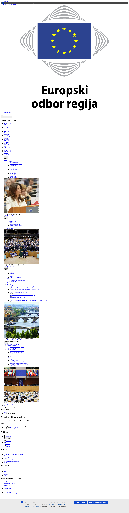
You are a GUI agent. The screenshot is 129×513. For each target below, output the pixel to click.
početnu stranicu (14, 427)
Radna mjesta (13, 173)
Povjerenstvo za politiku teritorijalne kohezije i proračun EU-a (24, 289)
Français (6, 134)
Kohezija (12, 273)
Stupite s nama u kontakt (9, 483)
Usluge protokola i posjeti (13, 170)
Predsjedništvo (13, 165)
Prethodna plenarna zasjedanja (17, 347)
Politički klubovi (10, 228)
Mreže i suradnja (10, 282)
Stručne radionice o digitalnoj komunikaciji (14, 454)
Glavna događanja (11, 349)
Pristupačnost (7, 485)
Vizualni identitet (8, 462)
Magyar (6, 142)
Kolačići (6, 487)
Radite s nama (10, 172)
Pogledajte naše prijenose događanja (12, 404)
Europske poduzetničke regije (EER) (18, 363)
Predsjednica (10, 161)
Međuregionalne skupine (15, 222)
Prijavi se (6, 481)
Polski (6, 146)
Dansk (6, 127)
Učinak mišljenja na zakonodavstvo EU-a (19, 280)
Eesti (6, 130)
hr (1, 115)
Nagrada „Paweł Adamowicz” (17, 359)
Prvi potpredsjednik (14, 162)
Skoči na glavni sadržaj (6, 1)
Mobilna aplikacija (8, 457)
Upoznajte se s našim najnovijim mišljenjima (14, 339)
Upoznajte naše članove (9, 266)
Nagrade (9, 357)
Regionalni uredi (13, 177)
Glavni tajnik (10, 168)
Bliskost (11, 276)
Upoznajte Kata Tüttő (9, 215)
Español (6, 124)
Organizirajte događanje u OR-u (11, 461)
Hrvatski (7, 136)
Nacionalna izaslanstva (12, 226)
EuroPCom (12, 353)
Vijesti (5, 405)
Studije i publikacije (11, 281)
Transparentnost (13, 169)
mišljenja (13, 426)
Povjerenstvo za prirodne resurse (17, 297)
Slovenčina (7, 150)
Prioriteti (9, 272)
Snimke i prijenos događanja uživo (12, 459)
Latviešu (6, 139)
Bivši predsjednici (14, 166)
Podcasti (6, 458)
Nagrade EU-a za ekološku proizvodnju (19, 364)
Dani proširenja (13, 355)
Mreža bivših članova (15, 224)
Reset (7, 409)
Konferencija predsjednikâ (16, 164)
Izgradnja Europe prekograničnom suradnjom (20, 361)
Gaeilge (6, 135)
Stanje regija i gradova (12, 348)
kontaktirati (15, 428)
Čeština (6, 126)
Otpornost (12, 274)
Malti (6, 143)
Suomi (6, 153)
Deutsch (6, 128)
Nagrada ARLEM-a (14, 360)
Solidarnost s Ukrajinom (15, 277)
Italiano (6, 138)
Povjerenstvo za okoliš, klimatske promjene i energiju (22, 295)
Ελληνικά (7, 131)
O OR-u (5, 157)
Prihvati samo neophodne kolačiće (98, 502)
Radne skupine (10, 284)
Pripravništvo (13, 174)
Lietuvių (6, 140)
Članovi (5, 217)
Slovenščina (7, 151)
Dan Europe (12, 356)
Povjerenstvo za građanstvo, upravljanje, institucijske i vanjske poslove (26, 287)
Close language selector (6, 116)
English (6, 132)
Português (7, 147)
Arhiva (5, 453)
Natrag (5, 158)
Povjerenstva (10, 285)
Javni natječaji (13, 176)
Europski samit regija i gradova (17, 351)
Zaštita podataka (7, 488)
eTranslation (6, 455)
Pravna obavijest (7, 491)
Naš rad (6, 267)
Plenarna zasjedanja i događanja (11, 341)
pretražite (20, 426)
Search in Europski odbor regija (8, 408)
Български (7, 123)
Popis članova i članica (12, 221)
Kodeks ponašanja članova (16, 225)
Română (7, 149)
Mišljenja (9, 278)
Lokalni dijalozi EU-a (12, 365)
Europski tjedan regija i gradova (17, 352)
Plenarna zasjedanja (11, 345)
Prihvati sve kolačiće (80, 502)
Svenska (6, 154)
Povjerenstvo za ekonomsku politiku (18, 292)
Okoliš (5, 489)
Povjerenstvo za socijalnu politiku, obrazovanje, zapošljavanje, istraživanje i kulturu (29, 300)
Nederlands (7, 145)
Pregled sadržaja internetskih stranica (12, 493)
